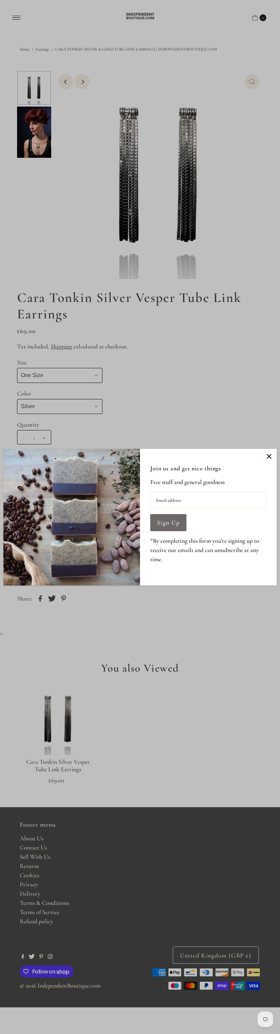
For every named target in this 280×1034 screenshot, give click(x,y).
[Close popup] (269, 457)
